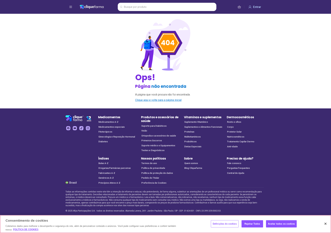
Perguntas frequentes (238, 168)
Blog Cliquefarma (193, 168)
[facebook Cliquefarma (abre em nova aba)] (68, 128)
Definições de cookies (225, 224)
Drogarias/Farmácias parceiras (114, 168)
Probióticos (190, 141)
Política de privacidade (153, 168)
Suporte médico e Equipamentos (158, 145)
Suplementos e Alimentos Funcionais (203, 127)
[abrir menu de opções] (70, 6)
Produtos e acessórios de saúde (159, 119)
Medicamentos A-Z (108, 122)
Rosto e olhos (234, 122)
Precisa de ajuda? (240, 158)
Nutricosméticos (235, 136)
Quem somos (191, 163)
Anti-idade (232, 146)
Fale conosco (234, 163)
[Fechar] (325, 223)
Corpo (230, 127)
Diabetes (103, 141)
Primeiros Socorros (151, 140)
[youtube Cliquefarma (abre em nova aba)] (75, 128)
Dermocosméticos (240, 117)
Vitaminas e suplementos (203, 117)
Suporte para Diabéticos (154, 126)
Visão (144, 130)
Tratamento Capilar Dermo (240, 141)
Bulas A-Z (103, 163)
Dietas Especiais (192, 146)
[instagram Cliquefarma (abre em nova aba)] (88, 128)
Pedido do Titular (150, 178)
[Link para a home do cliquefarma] (98, 7)
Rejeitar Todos (252, 224)
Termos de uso (149, 163)
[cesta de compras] (239, 6)
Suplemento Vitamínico (196, 122)
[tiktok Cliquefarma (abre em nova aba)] (81, 128)
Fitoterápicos (105, 131)
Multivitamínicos (192, 136)
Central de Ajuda (235, 173)
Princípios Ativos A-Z (109, 183)
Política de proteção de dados (157, 173)
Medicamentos (109, 117)
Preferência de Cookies (153, 183)
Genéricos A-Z (106, 178)
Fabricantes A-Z (106, 173)
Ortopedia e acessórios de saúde (158, 135)
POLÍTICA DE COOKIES (25, 229)
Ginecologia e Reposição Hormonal (116, 136)
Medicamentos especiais (111, 127)
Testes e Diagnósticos (152, 150)
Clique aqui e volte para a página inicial (158, 100)
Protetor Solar (234, 131)
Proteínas (189, 131)
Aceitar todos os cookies (281, 224)
